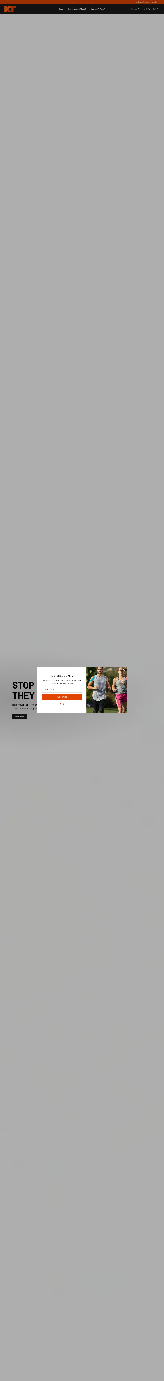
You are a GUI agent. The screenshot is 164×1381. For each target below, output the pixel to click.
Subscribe (62, 697)
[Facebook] (60, 704)
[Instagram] (63, 704)
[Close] (123, 669)
